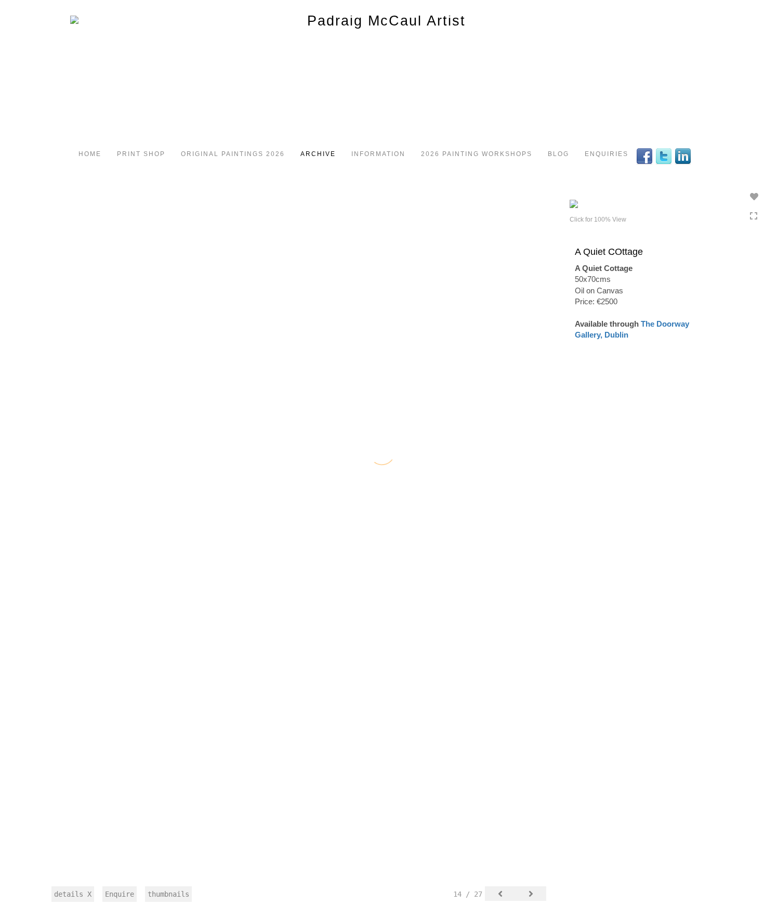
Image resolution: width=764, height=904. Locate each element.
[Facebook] (645, 155)
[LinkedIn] (684, 155)
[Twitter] (665, 155)
